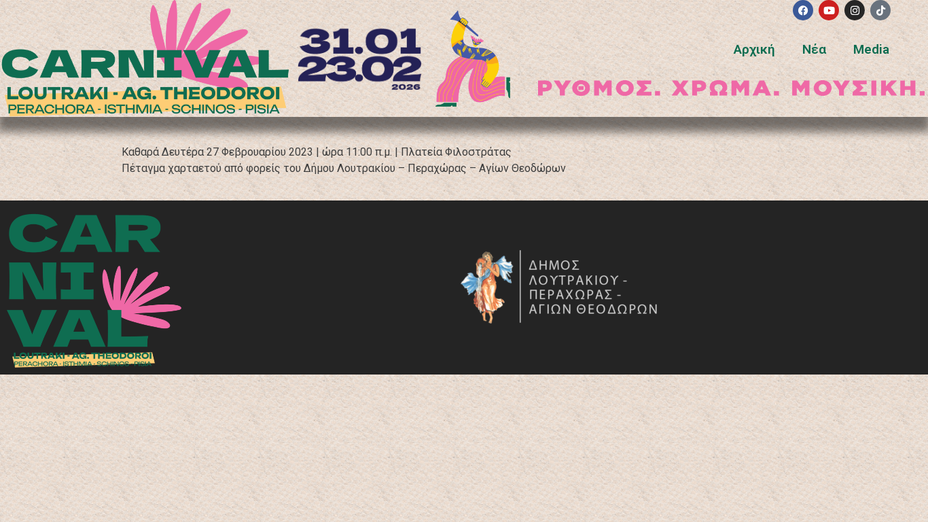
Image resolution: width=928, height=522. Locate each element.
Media (871, 49)
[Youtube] (829, 10)
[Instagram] (854, 10)
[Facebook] (803, 10)
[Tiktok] (880, 10)
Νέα (814, 49)
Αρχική (754, 49)
